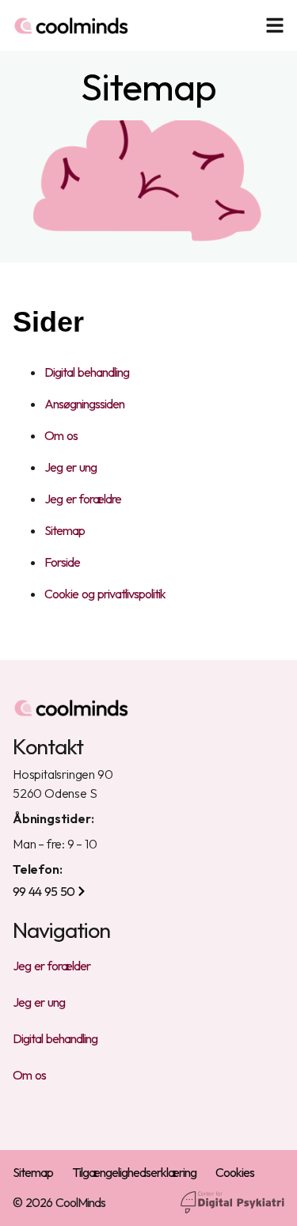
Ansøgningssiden (84, 404)
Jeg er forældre (82, 499)
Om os (61, 435)
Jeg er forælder (51, 966)
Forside (62, 562)
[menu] (274, 25)
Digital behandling (86, 372)
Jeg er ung (70, 467)
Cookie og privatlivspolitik (105, 594)
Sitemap (64, 530)
